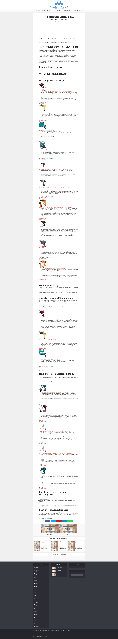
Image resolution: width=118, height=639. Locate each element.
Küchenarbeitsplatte (61, 542)
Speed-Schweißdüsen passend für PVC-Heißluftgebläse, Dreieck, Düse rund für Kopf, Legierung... (56, 453)
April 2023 (35, 593)
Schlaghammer (43, 542)
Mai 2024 (35, 579)
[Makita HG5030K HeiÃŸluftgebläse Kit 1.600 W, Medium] (43, 145)
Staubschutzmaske (78, 548)
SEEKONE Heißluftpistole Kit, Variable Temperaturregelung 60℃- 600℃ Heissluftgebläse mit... (55, 207)
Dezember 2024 (36, 568)
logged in (39, 558)
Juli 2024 (35, 576)
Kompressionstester (78, 542)
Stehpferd (59, 573)
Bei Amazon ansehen (42, 102)
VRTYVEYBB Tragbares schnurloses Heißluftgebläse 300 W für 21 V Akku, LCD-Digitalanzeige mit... (56, 392)
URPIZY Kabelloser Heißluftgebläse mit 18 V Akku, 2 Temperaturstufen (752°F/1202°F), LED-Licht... (56, 475)
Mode (70, 10)
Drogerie (42, 10)
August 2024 (35, 574)
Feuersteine (59, 570)
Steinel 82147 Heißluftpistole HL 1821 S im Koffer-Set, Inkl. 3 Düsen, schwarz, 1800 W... (54, 228)
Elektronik (48, 10)
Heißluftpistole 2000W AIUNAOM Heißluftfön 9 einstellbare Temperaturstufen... (53, 268)
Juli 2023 (35, 589)
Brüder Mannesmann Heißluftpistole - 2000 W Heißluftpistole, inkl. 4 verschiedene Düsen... (55, 111)
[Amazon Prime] (51, 138)
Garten (53, 10)
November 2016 (36, 626)
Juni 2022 (35, 608)
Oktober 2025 (36, 567)
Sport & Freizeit (76, 10)
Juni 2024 (35, 577)
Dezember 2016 (36, 624)
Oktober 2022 (36, 602)
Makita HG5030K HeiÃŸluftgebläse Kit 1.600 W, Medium (48, 149)
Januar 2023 (35, 598)
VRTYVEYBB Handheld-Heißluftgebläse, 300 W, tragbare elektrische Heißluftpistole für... (54, 412)
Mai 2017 (35, 617)
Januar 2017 (35, 623)
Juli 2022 (35, 607)
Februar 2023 (36, 596)
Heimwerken (64, 10)
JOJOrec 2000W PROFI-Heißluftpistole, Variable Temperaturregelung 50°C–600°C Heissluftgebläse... (56, 248)
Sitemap (84, 637)
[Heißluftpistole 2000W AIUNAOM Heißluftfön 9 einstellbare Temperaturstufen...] (43, 263)
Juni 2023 (35, 590)
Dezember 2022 (36, 599)
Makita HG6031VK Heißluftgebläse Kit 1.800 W (47, 130)
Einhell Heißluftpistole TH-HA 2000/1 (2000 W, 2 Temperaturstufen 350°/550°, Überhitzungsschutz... (56, 91)
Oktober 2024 (36, 571)
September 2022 (36, 604)
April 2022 (35, 611)
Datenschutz (81, 637)
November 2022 (36, 601)
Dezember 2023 (36, 586)
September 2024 (36, 573)
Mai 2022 (35, 610)
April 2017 (35, 618)
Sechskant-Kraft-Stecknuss (44, 549)
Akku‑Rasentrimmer (60, 567)
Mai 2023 (35, 592)
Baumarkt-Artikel (43, 541)
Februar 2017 (36, 621)
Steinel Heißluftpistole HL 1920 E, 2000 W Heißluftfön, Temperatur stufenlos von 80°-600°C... (55, 169)
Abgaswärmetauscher (62, 548)
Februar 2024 (36, 583)
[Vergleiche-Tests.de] (59, 4)
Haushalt (58, 10)
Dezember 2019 (36, 614)
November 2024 (36, 570)
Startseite (38, 10)
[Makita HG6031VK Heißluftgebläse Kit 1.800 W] (43, 125)
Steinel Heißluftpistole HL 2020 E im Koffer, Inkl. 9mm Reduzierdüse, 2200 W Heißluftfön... (54, 187)
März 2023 (35, 595)
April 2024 (35, 580)
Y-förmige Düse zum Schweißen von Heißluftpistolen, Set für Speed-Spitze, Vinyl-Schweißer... (55, 431)
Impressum (76, 637)
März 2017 (35, 620)
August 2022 (35, 605)
